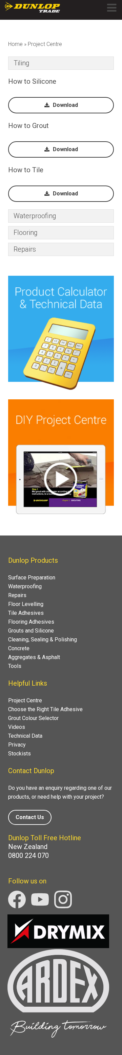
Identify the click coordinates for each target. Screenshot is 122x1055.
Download (65, 105)
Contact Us (30, 817)
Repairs (17, 595)
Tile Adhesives (26, 613)
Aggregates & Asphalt (34, 657)
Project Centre (25, 700)
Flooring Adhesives (31, 622)
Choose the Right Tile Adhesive (45, 709)
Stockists (19, 753)
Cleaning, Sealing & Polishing (42, 639)
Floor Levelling (25, 604)
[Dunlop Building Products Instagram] (63, 906)
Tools (14, 666)
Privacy (17, 744)
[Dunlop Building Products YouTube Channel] (40, 906)
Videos (16, 727)
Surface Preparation (31, 577)
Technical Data (25, 736)
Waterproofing (25, 586)
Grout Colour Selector (33, 718)
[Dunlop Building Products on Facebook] (17, 906)
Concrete (18, 648)
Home (15, 44)
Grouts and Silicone (31, 630)
